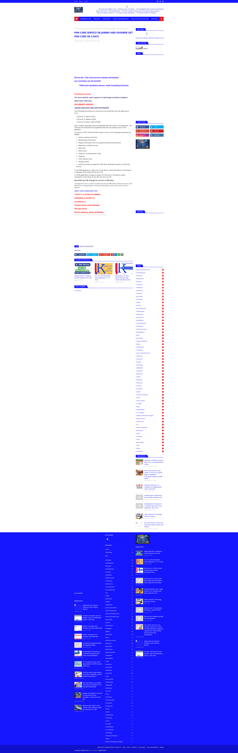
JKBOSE (150, 302)
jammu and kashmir (150, 427)
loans (150, 439)
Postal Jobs (150, 388)
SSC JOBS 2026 (104, 11)
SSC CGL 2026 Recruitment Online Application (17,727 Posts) (103, 278)
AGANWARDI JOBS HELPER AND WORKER (149, 9)
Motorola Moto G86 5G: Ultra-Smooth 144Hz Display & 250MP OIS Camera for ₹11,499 (92, 707)
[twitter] (160, 1)
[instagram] (142, 135)
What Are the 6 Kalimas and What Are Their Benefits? (153, 617)
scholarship (150, 451)
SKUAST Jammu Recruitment (131, 13)
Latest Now (150, 284)
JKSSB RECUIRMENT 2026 (107, 9)
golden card (150, 421)
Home (75, 1)
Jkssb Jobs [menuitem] (154, 19)
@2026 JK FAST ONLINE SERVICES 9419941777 (109, 747)
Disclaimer (134, 747)
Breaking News (150, 332)
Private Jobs (150, 299)
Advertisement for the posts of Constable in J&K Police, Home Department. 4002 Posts (153, 506)
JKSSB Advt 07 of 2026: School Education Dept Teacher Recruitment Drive (122, 278)
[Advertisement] (103, 57)
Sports (150, 406)
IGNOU (150, 377)
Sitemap (161, 747)
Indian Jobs (150, 287)
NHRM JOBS (150, 368)
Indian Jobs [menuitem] (106, 19)
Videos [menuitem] (78, 23)
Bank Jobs (150, 281)
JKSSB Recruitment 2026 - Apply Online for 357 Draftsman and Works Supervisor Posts (153, 591)
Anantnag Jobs (150, 311)
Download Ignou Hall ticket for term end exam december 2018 (153, 496)
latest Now (150, 356)
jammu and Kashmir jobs (150, 353)
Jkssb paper (150, 365)
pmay (150, 445)
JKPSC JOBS (150, 296)
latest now (150, 359)
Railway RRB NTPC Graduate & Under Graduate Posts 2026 (83, 277)
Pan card (150, 386)
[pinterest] (163, 1)
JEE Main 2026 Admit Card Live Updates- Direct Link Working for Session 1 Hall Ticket (92, 617)
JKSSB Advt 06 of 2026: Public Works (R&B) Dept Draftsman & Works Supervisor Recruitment (153, 580)
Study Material (150, 409)
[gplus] (142, 131)
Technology (150, 350)
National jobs (150, 278)
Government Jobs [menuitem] (85, 19)
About (80, 1)
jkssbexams (150, 430)
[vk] (157, 135)
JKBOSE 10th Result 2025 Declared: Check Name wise (90, 635)
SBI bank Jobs (150, 347)
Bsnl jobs (150, 362)
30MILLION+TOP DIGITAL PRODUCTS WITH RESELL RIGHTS (90, 607)
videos (150, 397)
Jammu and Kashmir (150, 341)
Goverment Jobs (150, 272)
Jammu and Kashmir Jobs (85, 28)
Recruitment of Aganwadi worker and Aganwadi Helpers (92, 644)
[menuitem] (76, 19)
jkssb (150, 335)
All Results (150, 293)
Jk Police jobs (150, 317)
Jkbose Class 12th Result (126, 9)
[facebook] (158, 1)
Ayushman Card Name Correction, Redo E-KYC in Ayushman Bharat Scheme (154, 462)
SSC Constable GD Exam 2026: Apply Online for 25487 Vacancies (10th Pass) (92, 664)
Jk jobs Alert (79, 41)
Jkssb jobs (150, 275)
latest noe (150, 436)
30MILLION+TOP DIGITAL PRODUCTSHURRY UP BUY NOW (149, 38)
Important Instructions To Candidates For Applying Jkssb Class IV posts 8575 (152, 487)
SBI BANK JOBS (117, 11)
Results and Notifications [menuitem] (140, 19)
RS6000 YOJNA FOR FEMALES (152, 13)
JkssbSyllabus (150, 320)
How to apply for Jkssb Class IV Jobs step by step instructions (144, 11)
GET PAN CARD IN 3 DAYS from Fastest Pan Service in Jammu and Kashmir (153, 524)
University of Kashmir (150, 394)
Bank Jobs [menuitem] (97, 19)
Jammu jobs (150, 290)
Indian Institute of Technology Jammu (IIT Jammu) (153, 515)
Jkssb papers (150, 326)
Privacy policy (141, 747)
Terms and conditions (152, 747)
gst (150, 424)
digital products (150, 418)
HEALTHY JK (150, 374)
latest (150, 433)
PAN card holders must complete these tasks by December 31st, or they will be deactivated (92, 684)
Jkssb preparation (150, 308)
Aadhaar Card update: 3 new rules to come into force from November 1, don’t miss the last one (92, 696)
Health (150, 344)
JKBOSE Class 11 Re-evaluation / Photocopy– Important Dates (153, 609)
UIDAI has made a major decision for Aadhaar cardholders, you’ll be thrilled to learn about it (92, 674)
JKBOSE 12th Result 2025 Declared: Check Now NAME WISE (92, 627)
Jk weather (150, 380)
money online (150, 442)
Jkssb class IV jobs (150, 329)
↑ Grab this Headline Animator (119, 541)
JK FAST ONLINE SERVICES (111, 13)
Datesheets (150, 371)
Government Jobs (150, 323)
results (150, 448)
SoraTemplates (94, 750)
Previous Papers (150, 400)
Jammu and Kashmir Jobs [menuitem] (121, 19)
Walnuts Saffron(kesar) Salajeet (150, 415)
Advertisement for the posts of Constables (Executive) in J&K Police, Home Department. (91, 653)
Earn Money (150, 338)
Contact (86, 1)
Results (150, 391)
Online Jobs (150, 383)
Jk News (150, 305)
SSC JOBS (150, 403)
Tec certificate (150, 412)
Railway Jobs (150, 314)
